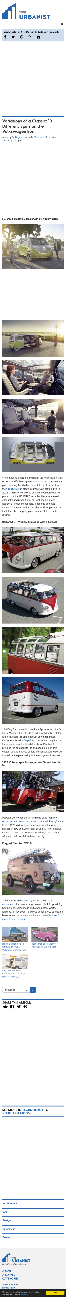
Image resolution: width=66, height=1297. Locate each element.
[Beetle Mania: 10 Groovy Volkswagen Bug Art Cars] (44, 934)
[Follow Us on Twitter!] (13, 36)
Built (40, 31)
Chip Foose (29, 740)
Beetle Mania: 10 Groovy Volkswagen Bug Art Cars (43, 945)
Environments (51, 31)
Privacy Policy (9, 1287)
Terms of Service (10, 1284)
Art (23, 31)
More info (24, 1294)
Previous (10, 989)
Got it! (55, 1292)
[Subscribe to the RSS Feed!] (30, 36)
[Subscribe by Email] (38, 36)
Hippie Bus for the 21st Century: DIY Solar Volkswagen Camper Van (14, 946)
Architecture (11, 31)
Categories (10, 1278)
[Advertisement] (33, 78)
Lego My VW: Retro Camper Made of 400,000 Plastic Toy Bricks (14, 973)
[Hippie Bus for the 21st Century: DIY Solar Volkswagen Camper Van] (15, 934)
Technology (8, 140)
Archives (8, 1274)
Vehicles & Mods (42, 137)
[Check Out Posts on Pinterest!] (22, 36)
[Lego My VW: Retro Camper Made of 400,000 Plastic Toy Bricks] (15, 961)
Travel (6, 1237)
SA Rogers (17, 137)
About (6, 1270)
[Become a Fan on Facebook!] (5, 36)
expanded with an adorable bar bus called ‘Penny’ (29, 821)
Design (30, 31)
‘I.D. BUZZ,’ (12, 489)
